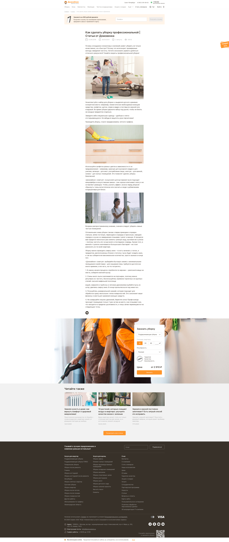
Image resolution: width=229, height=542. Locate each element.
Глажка (67, 470)
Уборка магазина (99, 472)
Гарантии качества (128, 476)
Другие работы (69, 499)
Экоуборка (68, 479)
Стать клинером (141, 7)
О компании (126, 462)
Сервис (83, 517)
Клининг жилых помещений (103, 462)
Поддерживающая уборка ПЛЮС (76, 462)
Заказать (149, 372)
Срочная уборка (70, 484)
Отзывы (124, 473)
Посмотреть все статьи (114, 433)
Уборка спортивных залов (102, 475)
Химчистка (81, 7)
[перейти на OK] (154, 524)
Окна (73, 7)
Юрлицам (90, 7)
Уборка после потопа (71, 490)
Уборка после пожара (72, 493)
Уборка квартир (70, 487)
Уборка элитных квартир (73, 482)
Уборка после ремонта (72, 467)
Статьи (73, 11)
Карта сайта (126, 499)
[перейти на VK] (163, 524)
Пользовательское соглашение (133, 502)
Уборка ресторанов (100, 478)
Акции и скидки (120, 7)
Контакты (125, 459)
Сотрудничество (127, 484)
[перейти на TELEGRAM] (150, 524)
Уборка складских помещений (104, 469)
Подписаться (157, 447)
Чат (153, 7)
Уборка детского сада (101, 484)
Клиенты (96, 492)
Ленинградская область (72, 504)
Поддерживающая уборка (73, 459)
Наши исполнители (128, 467)
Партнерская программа (130, 487)
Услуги (124, 482)
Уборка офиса (98, 459)
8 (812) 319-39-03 (142, 2)
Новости (125, 490)
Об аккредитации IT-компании (132, 509)
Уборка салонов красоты (102, 486)
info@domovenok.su (89, 529)
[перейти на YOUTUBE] (158, 524)
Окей (133, 540)
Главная (66, 11)
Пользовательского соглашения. (115, 517)
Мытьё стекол (98, 489)
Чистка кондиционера (104, 7)
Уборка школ (97, 481)
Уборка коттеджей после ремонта (76, 476)
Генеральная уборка (71, 464)
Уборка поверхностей (72, 496)
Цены (123, 470)
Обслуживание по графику (73, 502)
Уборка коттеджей (71, 473)
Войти (159, 7)
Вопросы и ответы (128, 496)
